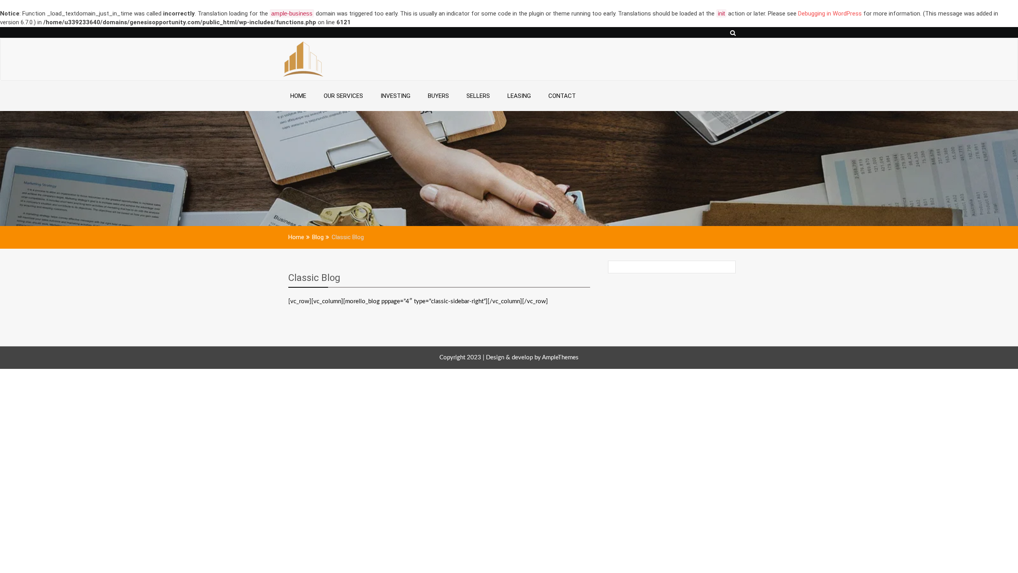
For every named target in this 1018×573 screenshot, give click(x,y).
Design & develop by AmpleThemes (532, 358)
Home (298, 95)
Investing (395, 95)
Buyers (438, 95)
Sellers (478, 95)
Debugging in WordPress (830, 13)
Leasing (519, 95)
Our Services (343, 95)
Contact (562, 95)
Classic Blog (314, 277)
